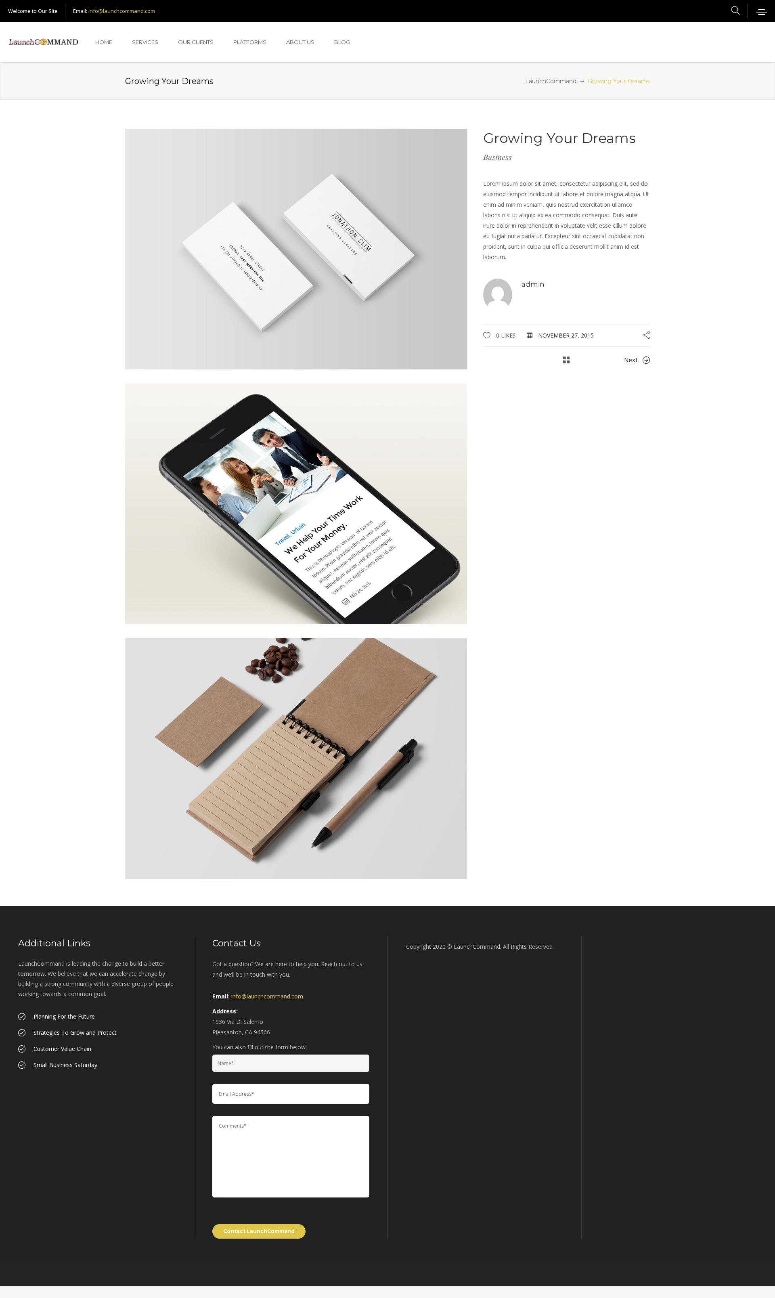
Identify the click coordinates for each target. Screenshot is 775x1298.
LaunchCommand (550, 81)
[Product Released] (296, 248)
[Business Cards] (296, 757)
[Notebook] (296, 503)
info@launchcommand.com (121, 11)
